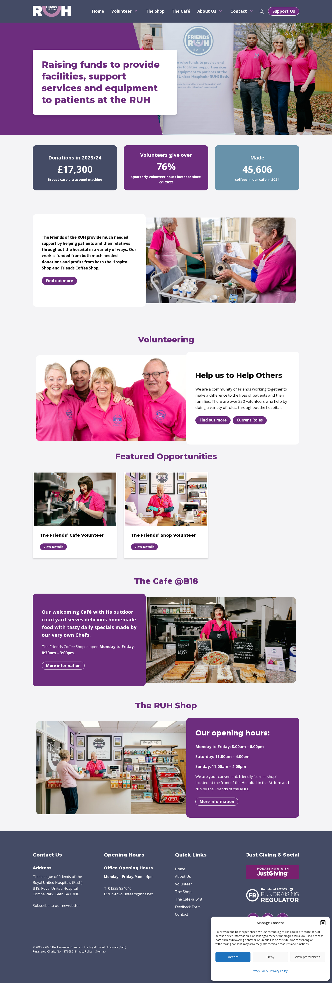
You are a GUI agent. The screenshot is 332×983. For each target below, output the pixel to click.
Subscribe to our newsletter (56, 905)
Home (98, 11)
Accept (233, 957)
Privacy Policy (259, 971)
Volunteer (121, 11)
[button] (323, 922)
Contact (238, 11)
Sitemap (100, 951)
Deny (270, 957)
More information (63, 665)
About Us (206, 11)
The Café (181, 11)
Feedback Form (188, 906)
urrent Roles (250, 420)
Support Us (283, 11)
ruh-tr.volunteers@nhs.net (130, 894)
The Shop (155, 11)
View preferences (307, 957)
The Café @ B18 (188, 899)
